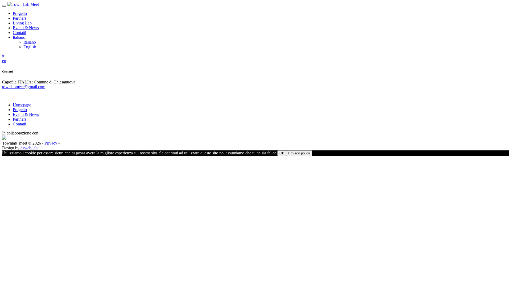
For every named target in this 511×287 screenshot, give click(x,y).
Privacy (50, 143)
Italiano (19, 37)
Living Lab (22, 23)
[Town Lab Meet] (23, 4)
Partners (19, 18)
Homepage (22, 105)
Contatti (19, 32)
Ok (281, 153)
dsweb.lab (29, 148)
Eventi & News (26, 28)
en (4, 60)
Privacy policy (299, 153)
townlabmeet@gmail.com (23, 87)
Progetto (20, 13)
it (3, 56)
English (29, 47)
